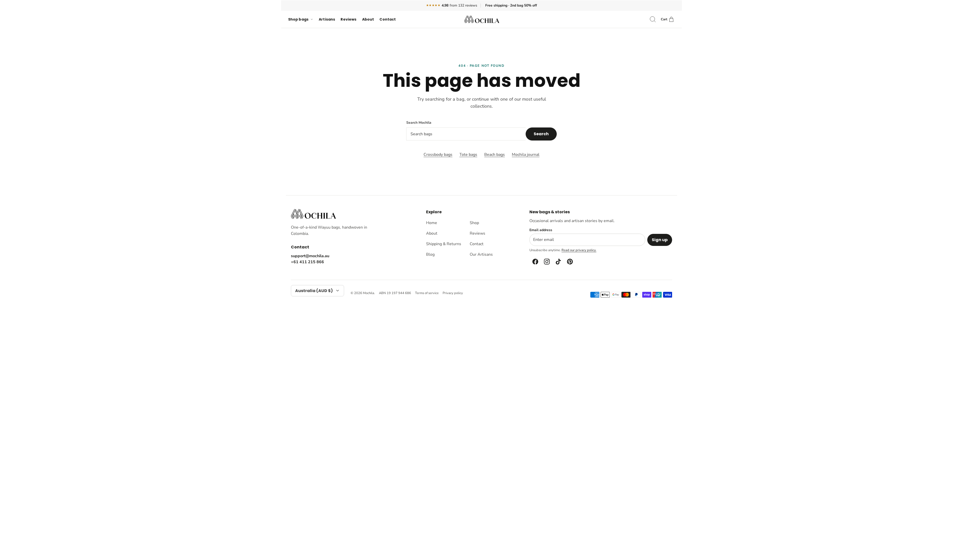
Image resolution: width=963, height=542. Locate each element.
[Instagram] (546, 261)
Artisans (327, 19)
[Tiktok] (558, 261)
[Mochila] (481, 19)
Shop (474, 223)
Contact (387, 19)
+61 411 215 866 (307, 262)
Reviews (348, 19)
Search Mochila (418, 122)
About (368, 19)
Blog (430, 254)
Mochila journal (525, 154)
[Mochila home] (313, 214)
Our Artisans (481, 254)
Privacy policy (453, 293)
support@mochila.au (310, 256)
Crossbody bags (438, 154)
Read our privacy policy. (578, 250)
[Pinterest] (569, 261)
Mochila (368, 293)
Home (431, 223)
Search (541, 134)
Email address (540, 230)
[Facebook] (534, 261)
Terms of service (427, 293)
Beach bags (494, 154)
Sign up (660, 240)
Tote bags (468, 154)
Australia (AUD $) (314, 291)
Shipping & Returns (443, 244)
